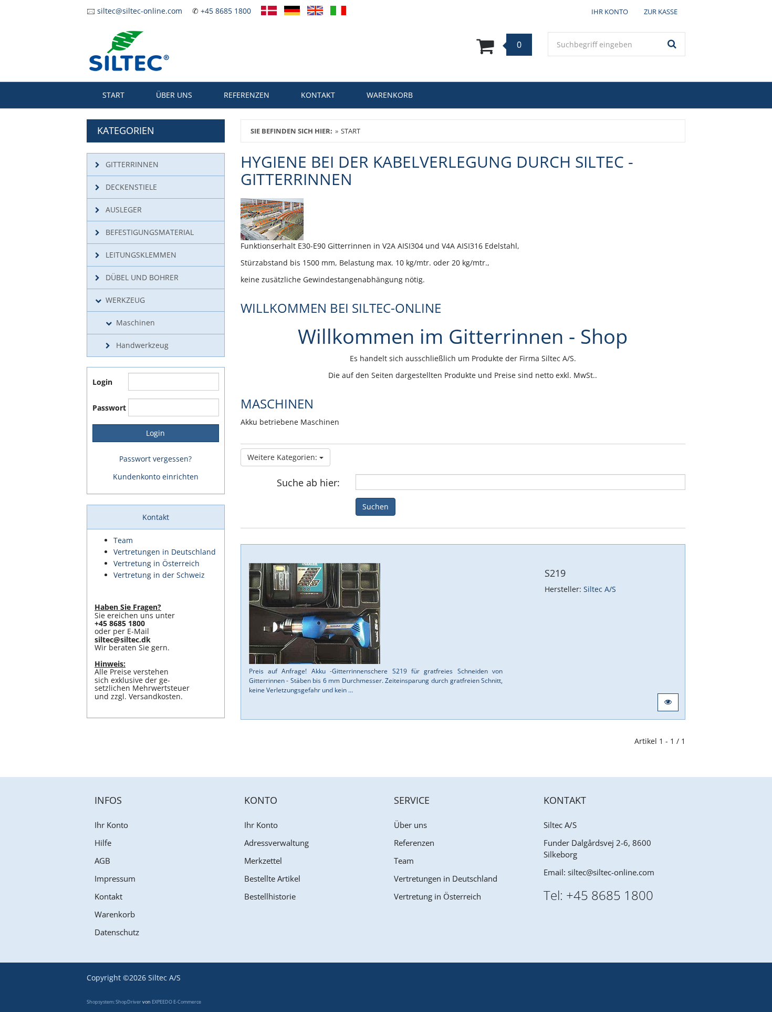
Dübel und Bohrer (142, 277)
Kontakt (318, 95)
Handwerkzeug (142, 345)
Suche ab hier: (308, 482)
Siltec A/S (599, 589)
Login (102, 382)
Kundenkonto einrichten (156, 477)
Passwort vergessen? (155, 459)
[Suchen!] (672, 44)
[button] (668, 702)
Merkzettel (263, 860)
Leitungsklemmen (141, 255)
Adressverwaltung (276, 842)
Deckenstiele (131, 187)
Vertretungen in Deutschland (445, 878)
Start (113, 95)
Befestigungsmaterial (150, 232)
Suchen (375, 507)
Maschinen (135, 323)
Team (404, 860)
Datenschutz (117, 932)
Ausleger (124, 209)
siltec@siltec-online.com (139, 11)
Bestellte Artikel (272, 878)
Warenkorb (390, 95)
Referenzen (246, 95)
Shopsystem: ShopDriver (114, 1001)
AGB (102, 860)
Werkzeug (125, 300)
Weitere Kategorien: (283, 457)
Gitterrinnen (132, 164)
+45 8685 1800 (226, 11)
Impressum (115, 878)
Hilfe (103, 842)
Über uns (174, 95)
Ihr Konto (111, 825)
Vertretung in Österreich (437, 896)
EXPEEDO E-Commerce (176, 1001)
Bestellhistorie (270, 896)
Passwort (106, 408)
